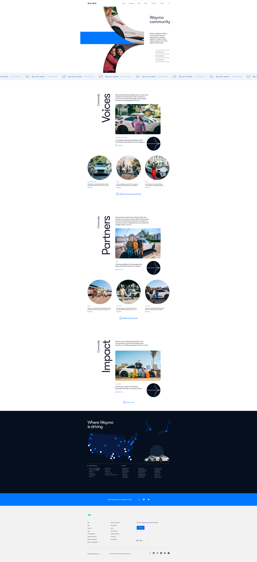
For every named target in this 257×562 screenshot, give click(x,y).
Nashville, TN (108, 468)
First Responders (91, 533)
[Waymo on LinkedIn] (153, 553)
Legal (89, 531)
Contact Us (113, 536)
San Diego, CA (157, 469)
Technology (131, 3)
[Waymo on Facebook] (161, 553)
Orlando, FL (107, 470)
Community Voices (159, 52)
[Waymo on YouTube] (165, 553)
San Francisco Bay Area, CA (111, 474)
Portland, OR (141, 477)
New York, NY (141, 472)
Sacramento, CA (158, 468)
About (139, 3)
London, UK (141, 468)
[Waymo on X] (150, 553)
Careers (162, 3)
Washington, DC (158, 477)
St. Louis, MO (157, 472)
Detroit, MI (124, 474)
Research (90, 528)
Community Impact (159, 59)
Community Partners (160, 56)
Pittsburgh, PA (141, 475)
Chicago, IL (124, 472)
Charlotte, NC (125, 471)
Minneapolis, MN (142, 469)
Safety (145, 3)
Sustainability (114, 539)
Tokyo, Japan (157, 475)
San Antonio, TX (108, 473)
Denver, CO (125, 475)
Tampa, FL (156, 474)
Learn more (130, 402)
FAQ (88, 522)
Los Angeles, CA (92, 474)
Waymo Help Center (92, 539)
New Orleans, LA (142, 471)
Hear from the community (130, 194)
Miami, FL (91, 476)
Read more (120, 145)
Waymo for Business (115, 522)
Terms (112, 528)
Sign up (140, 527)
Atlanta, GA (91, 468)
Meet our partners (130, 318)
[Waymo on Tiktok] (168, 553)
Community (153, 3)
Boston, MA (124, 469)
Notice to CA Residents (93, 542)
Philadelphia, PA (142, 474)
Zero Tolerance (114, 531)
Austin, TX (91, 470)
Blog (89, 525)
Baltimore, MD (125, 468)
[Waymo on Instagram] (157, 553)
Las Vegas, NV (125, 477)
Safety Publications (115, 533)
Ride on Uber (98, 468)
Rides (124, 3)
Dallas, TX (91, 471)
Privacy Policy (114, 525)
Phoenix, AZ (107, 471)
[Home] (92, 3)
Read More (90, 187)
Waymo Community (92, 536)
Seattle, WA (157, 471)
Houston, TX (92, 473)
